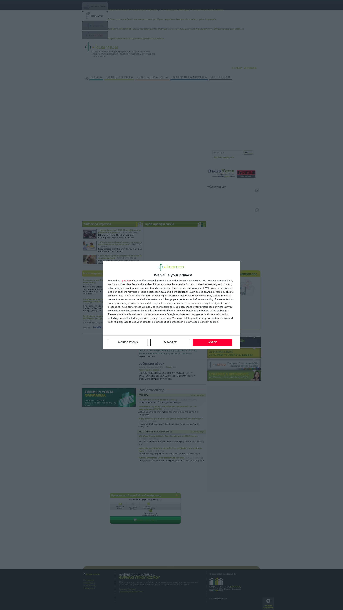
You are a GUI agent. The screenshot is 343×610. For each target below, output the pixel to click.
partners (126, 280)
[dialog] (171, 305)
